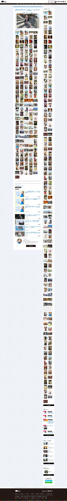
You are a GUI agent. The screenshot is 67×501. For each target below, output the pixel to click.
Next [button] (52, 471)
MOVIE (27, 496)
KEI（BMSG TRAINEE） (50, 425)
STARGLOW (49, 450)
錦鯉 (48, 454)
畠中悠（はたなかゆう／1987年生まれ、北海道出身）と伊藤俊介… (51, 460)
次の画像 (31, 12)
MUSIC (25, 496)
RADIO (32, 496)
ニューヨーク (49, 446)
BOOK (34, 496)
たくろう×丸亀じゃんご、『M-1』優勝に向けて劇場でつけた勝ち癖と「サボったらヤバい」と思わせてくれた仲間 (32, 221)
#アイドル (19, 184)
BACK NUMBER (40, 496)
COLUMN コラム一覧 (19, 487)
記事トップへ (27, 12)
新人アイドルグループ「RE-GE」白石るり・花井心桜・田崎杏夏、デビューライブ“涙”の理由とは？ (32, 227)
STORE (43, 496)
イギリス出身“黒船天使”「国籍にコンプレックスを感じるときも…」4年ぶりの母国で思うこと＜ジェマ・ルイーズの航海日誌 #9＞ (32, 192)
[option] (49, 471)
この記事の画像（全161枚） (18, 29)
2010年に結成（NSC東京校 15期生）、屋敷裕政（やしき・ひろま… (51, 448)
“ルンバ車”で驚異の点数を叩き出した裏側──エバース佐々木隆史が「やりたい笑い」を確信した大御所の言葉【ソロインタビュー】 (51, 422)
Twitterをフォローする (49, 480)
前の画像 (24, 12)
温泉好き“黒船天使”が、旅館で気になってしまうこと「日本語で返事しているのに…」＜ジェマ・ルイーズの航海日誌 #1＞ (32, 207)
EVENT (46, 496)
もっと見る (48, 463)
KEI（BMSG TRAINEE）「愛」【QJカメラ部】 (50, 432)
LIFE (36, 496)
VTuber (30, 496)
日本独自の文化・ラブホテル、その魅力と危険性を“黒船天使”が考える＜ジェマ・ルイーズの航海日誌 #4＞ (32, 199)
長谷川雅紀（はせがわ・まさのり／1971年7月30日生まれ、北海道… (51, 456)
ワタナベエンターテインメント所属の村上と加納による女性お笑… (51, 444)
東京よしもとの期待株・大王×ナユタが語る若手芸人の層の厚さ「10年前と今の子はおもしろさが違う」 (32, 215)
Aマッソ (49, 442)
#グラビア (16, 184)
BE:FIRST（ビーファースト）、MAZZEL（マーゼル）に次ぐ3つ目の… (51, 452)
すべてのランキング (48, 435)
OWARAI (22, 496)
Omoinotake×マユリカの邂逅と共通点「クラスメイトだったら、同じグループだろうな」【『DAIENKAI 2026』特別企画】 (32, 233)
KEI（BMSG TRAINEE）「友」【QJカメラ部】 (50, 417)
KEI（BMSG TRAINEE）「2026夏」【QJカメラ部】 (51, 413)
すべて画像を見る (49, 405)
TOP (15, 487)
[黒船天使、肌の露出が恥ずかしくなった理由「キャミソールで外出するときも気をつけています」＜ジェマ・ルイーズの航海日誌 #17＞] (17, 33)
